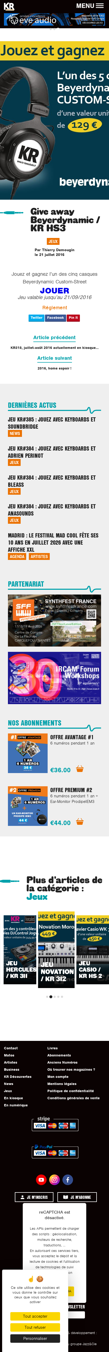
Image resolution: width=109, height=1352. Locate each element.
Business (11, 1069)
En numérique (16, 1105)
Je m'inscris (37, 1197)
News (15, 433)
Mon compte (58, 1076)
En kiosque (13, 1098)
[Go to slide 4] (58, 997)
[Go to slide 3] (58, 29)
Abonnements (59, 1055)
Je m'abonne (81, 1197)
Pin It (73, 317)
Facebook (55, 317)
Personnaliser (35, 1338)
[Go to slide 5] (62, 997)
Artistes (39, 556)
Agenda (17, 556)
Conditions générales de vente (73, 1098)
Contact (11, 1048)
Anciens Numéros (62, 1062)
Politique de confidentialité (70, 1091)
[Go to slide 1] (51, 29)
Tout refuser (35, 1327)
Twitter (36, 317)
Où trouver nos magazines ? (71, 1069)
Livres (52, 1048)
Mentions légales (61, 1084)
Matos (9, 1055)
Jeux (53, 241)
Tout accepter (35, 1316)
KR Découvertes (17, 1076)
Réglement (54, 307)
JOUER (54, 291)
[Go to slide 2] (54, 29)
